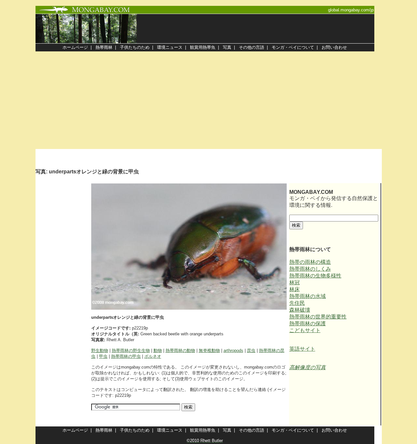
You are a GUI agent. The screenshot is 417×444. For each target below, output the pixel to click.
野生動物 (99, 350)
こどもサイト (305, 330)
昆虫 (251, 350)
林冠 (294, 282)
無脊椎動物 (209, 350)
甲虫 (103, 356)
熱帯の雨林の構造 (310, 262)
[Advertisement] (208, 100)
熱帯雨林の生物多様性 (315, 275)
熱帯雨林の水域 (307, 296)
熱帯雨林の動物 (180, 350)
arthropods (233, 350)
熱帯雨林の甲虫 (126, 356)
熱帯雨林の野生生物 (131, 350)
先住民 (297, 303)
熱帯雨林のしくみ (310, 269)
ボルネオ (152, 356)
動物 (157, 350)
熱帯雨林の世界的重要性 (318, 316)
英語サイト (302, 349)
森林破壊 (299, 310)
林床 (294, 289)
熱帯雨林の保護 (307, 323)
